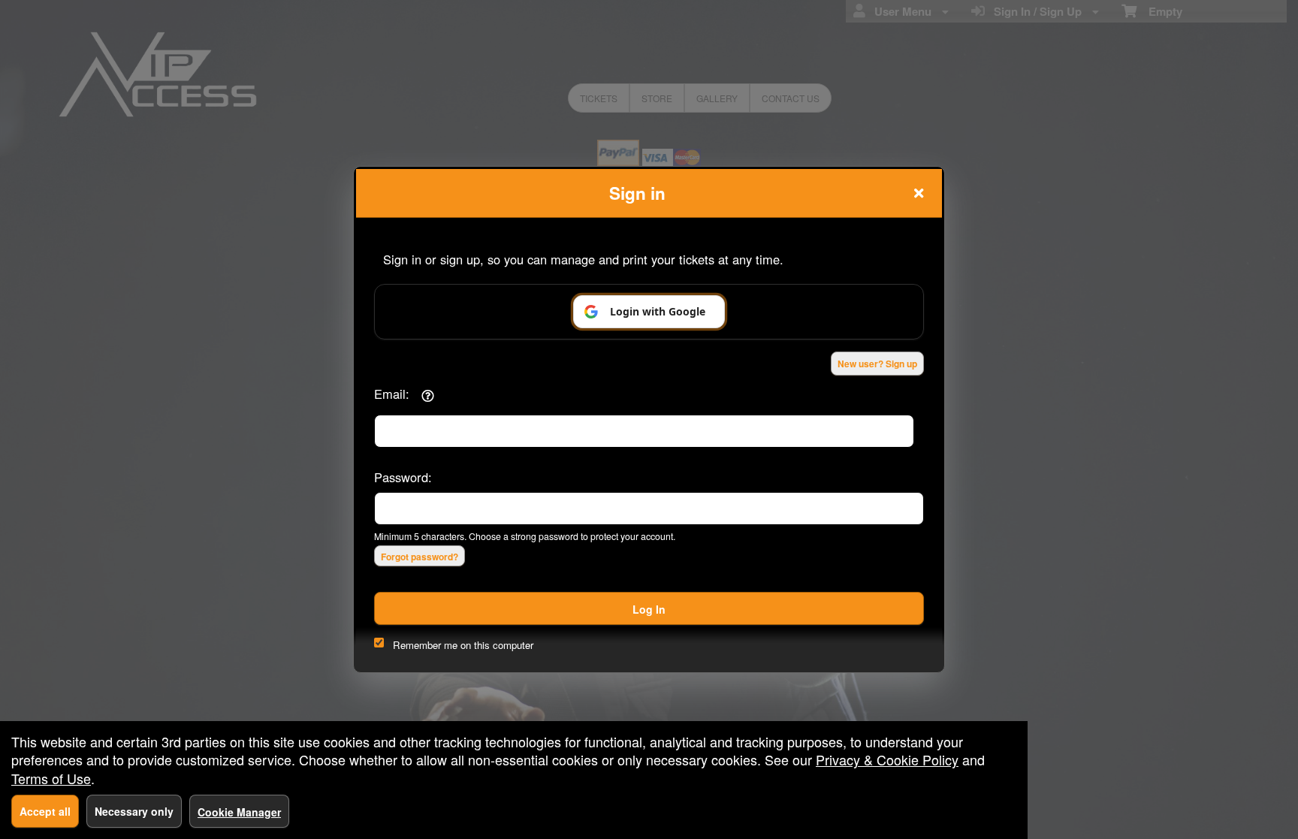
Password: (403, 477)
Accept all (45, 811)
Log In (649, 609)
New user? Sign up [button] (877, 363)
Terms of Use (51, 778)
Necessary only (134, 811)
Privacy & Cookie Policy (887, 759)
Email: (391, 394)
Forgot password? (419, 556)
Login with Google (657, 311)
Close (918, 193)
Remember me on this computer (463, 645)
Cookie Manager (239, 811)
